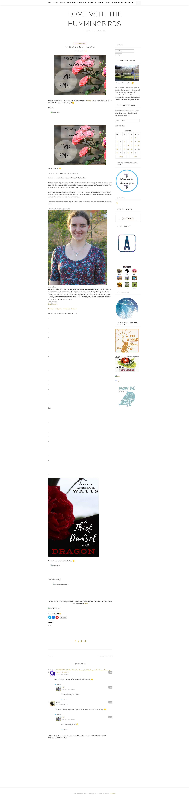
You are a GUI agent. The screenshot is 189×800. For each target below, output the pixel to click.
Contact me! (71, 2)
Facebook (51, 309)
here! (86, 604)
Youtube (55, 304)
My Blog (62, 2)
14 (128, 145)
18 (117, 149)
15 (131, 145)
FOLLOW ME (119, 126)
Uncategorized (80, 43)
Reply (110, 672)
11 (117, 145)
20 (124, 149)
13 (124, 145)
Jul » (135, 157)
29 (131, 153)
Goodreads (66, 309)
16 (135, 145)
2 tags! (50, 656)
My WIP (108, 2)
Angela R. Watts (62, 672)
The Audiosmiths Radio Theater (122, 2)
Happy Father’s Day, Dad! (104, 656)
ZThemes (112, 793)
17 (139, 145)
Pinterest (73, 309)
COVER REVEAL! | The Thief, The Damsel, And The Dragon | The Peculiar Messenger (83, 670)
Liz (86, 51)
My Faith (101, 2)
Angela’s (89, 101)
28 (128, 153)
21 (128, 149)
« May (121, 157)
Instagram (58, 309)
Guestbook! (92, 2)
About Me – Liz (53, 2)
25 (117, 153)
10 (139, 142)
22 (131, 149)
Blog (49, 304)
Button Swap (81, 2)
